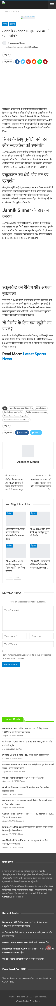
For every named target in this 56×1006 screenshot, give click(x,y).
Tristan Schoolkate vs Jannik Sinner (16, 420)
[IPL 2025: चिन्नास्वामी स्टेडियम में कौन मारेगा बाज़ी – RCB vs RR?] (40, 551)
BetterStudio (35, 1001)
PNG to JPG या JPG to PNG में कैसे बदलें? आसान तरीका (25, 755)
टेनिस (5, 24)
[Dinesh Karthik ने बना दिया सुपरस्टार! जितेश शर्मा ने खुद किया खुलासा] (16, 551)
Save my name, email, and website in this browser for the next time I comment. (27, 656)
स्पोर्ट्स (12, 24)
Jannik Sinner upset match (13, 412)
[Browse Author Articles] (28, 451)
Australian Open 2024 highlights (21, 408)
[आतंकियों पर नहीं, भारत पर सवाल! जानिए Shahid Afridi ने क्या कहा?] (16, 519)
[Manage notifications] (48, 947)
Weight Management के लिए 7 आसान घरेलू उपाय (23, 778)
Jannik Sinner (41, 408)
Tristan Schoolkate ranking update (16, 416)
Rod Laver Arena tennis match (36, 412)
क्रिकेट (9, 513)
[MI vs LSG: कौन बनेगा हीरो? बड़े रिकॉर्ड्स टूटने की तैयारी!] (40, 519)
